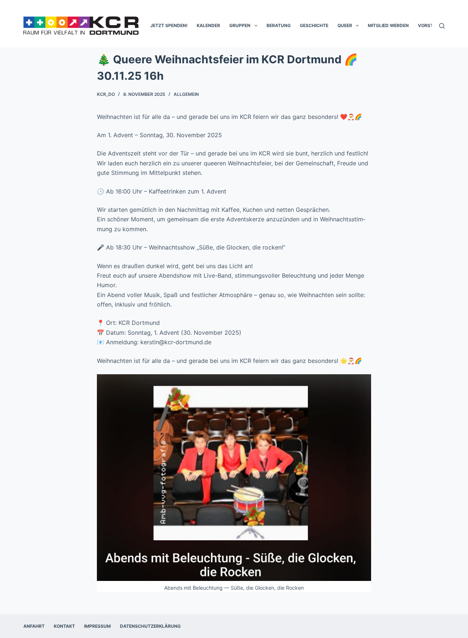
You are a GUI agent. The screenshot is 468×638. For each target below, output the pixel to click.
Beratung (279, 25)
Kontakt (64, 626)
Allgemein (186, 94)
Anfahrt (34, 626)
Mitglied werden (388, 25)
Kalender (208, 25)
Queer (344, 25)
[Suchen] (442, 26)
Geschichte (314, 25)
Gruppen (239, 25)
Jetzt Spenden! (169, 25)
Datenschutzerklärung (150, 626)
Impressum (97, 626)
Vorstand (430, 25)
